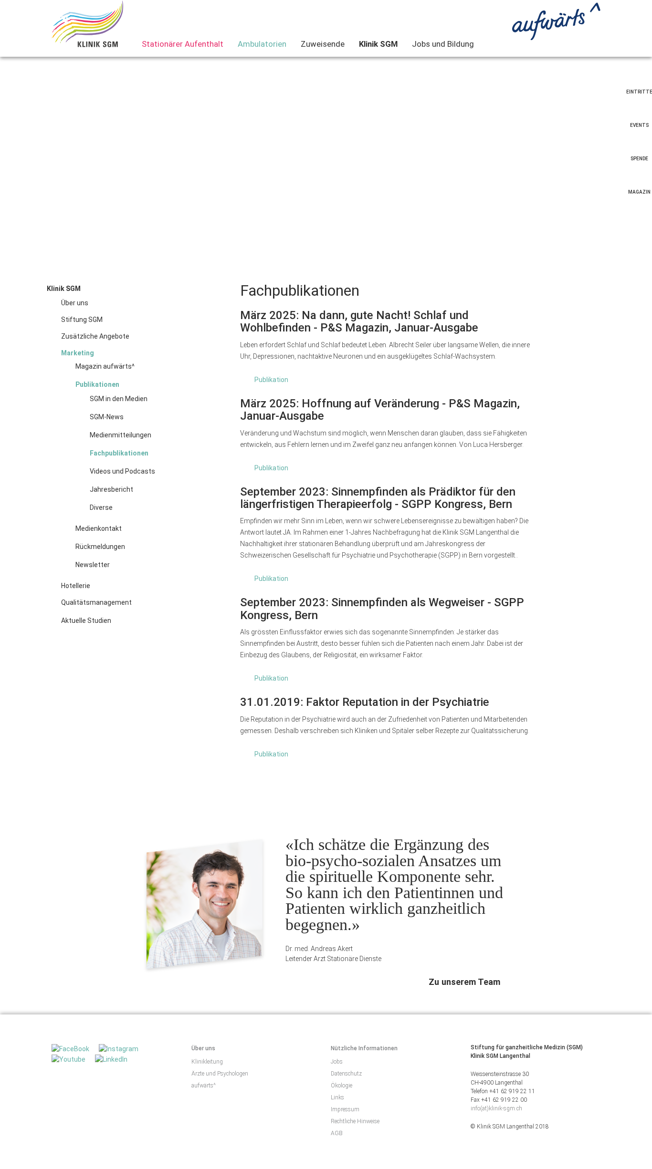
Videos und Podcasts (122, 471)
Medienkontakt (98, 528)
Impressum (345, 1109)
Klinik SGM (378, 44)
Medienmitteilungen (120, 435)
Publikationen (97, 384)
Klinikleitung (207, 1061)
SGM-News (107, 417)
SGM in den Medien (118, 399)
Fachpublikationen (119, 453)
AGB (337, 1133)
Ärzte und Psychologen (219, 1073)
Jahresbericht (111, 489)
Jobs (337, 1061)
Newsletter (92, 565)
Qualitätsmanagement (96, 602)
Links (337, 1097)
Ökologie (341, 1085)
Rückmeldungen (100, 546)
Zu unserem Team (464, 982)
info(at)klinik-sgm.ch (496, 1108)
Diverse (101, 507)
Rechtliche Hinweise (355, 1121)
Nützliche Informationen (364, 1048)
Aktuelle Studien (86, 620)
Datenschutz (346, 1073)
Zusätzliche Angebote (95, 336)
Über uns (74, 303)
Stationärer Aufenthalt (182, 44)
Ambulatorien (262, 44)
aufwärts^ (203, 1085)
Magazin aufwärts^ (105, 366)
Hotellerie (75, 586)
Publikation (271, 379)
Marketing (77, 353)
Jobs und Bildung (443, 44)
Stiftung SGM (82, 319)
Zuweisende (323, 44)
